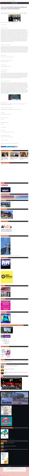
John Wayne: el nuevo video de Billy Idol (9, 442)
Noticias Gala (2, 10)
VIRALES (10, 361)
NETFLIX (8, 361)
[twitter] (21, 198)
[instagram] (21, 196)
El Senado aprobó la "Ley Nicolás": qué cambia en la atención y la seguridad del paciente (4, 158)
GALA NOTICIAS (14, 3)
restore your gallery (10, 468)
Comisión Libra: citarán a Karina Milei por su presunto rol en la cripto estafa (14, 158)
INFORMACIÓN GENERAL (3, 361)
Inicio (1, 5)
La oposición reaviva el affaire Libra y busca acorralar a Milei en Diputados (24, 158)
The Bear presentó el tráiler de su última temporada (11, 365)
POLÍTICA (3, 5)
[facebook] (7, 196)
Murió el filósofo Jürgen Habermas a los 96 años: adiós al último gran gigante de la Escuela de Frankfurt (16, 372)
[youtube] (7, 198)
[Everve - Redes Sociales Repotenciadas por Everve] (4, 463)
